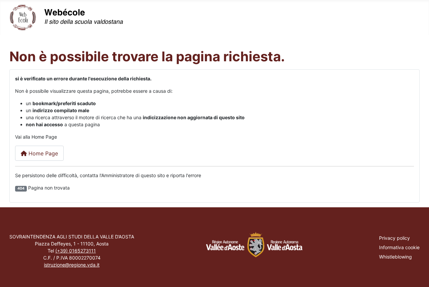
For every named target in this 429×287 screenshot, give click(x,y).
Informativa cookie (399, 247)
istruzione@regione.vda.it (72, 265)
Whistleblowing (395, 257)
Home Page (42, 153)
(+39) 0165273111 (75, 251)
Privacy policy (394, 238)
